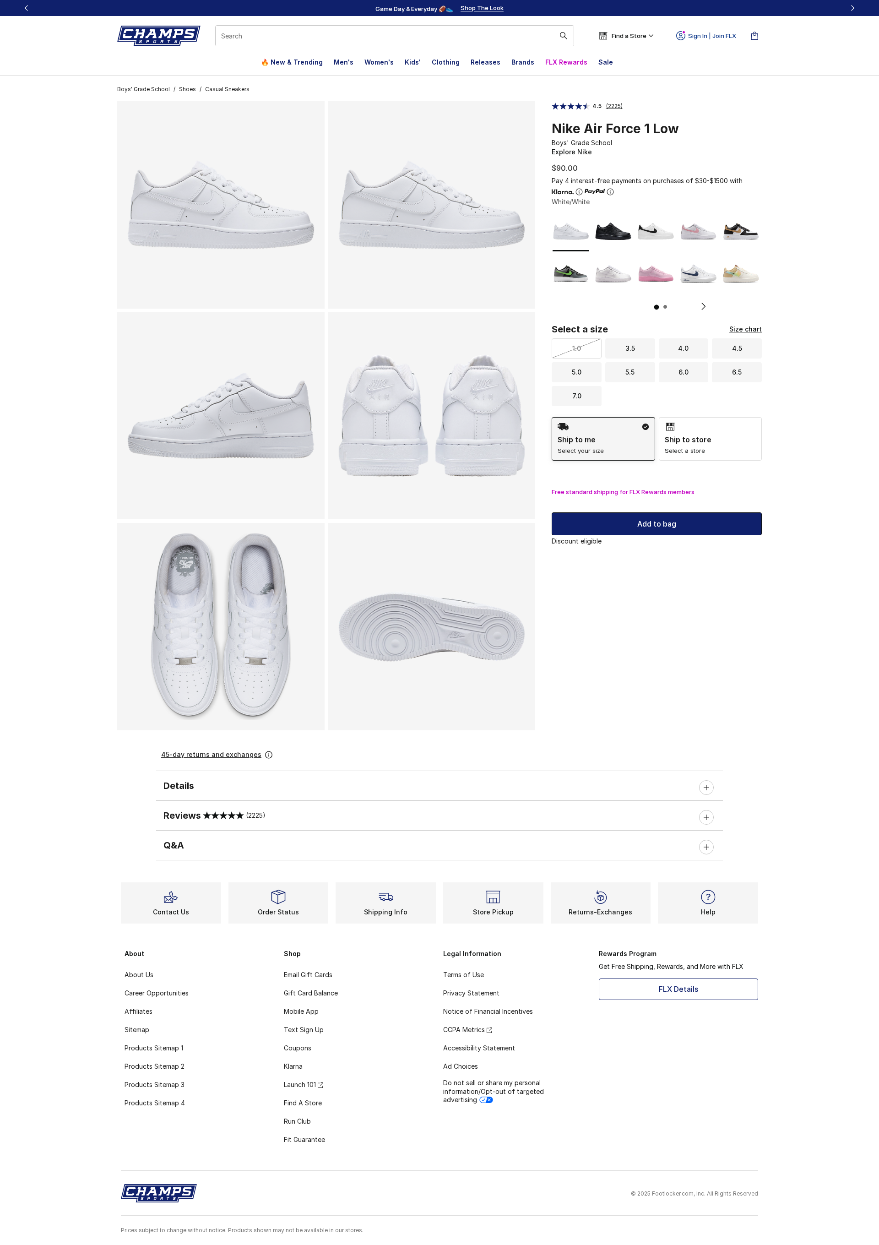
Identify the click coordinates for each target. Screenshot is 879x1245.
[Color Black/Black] (613, 231)
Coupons (297, 1048)
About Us (139, 975)
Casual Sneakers (227, 89)
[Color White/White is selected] (571, 231)
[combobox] (395, 36)
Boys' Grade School (143, 89)
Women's (379, 62)
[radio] (603, 439)
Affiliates (138, 1011)
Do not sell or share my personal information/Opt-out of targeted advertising (493, 1091)
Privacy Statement (471, 993)
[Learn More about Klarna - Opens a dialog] (579, 191)
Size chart (745, 329)
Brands (522, 62)
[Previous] (26, 8)
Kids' (413, 62)
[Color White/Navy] (698, 273)
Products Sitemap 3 (154, 1084)
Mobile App (301, 1011)
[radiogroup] (657, 439)
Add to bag (656, 523)
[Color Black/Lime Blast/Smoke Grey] (571, 273)
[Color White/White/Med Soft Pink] (698, 231)
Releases (485, 62)
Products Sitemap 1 (154, 1048)
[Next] (852, 8)
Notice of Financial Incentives (488, 1011)
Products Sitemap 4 (155, 1103)
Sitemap (137, 1029)
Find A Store (303, 1103)
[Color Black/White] (655, 231)
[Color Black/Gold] (741, 231)
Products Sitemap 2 (154, 1066)
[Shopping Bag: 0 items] (754, 35)
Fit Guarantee (304, 1139)
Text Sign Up (304, 1029)
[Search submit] (563, 36)
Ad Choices (460, 1066)
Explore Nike (572, 152)
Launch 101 (300, 1084)
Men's (343, 62)
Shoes (187, 89)
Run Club (297, 1121)
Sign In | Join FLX (712, 35)
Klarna (293, 1066)
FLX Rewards (566, 62)
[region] (439, 8)
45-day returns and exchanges (211, 754)
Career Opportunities (157, 993)
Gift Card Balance (311, 993)
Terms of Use (463, 975)
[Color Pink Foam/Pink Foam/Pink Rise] (655, 273)
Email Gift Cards (308, 975)
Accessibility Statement (479, 1048)
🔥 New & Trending (292, 62)
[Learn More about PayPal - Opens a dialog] (610, 191)
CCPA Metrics (464, 1029)
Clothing (446, 62)
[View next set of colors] (700, 306)
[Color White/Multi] (741, 273)
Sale (605, 62)
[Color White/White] (613, 273)
